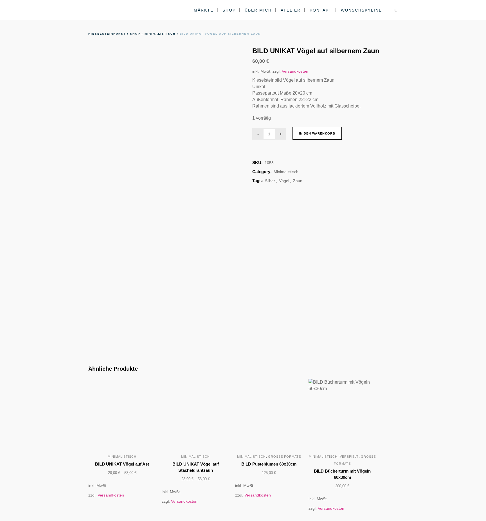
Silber (270, 180)
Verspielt (349, 456)
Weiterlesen (250, 473)
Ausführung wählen (95, 473)
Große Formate (284, 456)
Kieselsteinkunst (107, 33)
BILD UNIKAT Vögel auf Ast (122, 464)
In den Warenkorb (317, 133)
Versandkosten (295, 71)
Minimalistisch (160, 33)
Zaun (297, 180)
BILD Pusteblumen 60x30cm (268, 464)
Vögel (284, 180)
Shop (135, 33)
